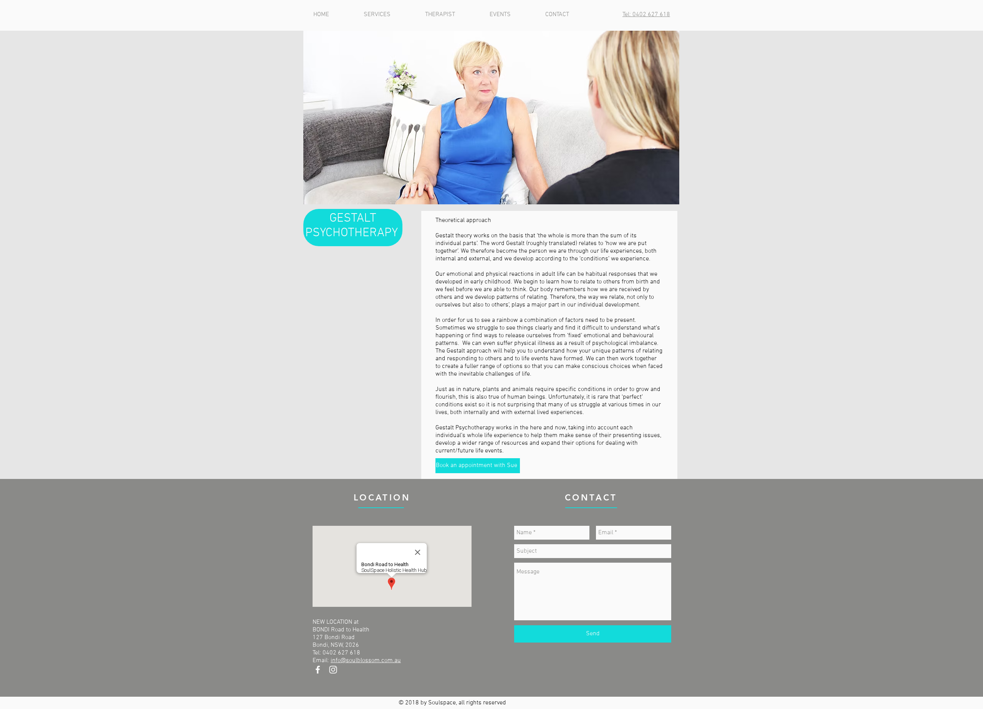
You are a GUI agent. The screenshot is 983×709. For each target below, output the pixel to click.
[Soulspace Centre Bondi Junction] (318, 669)
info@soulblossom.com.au (366, 660)
